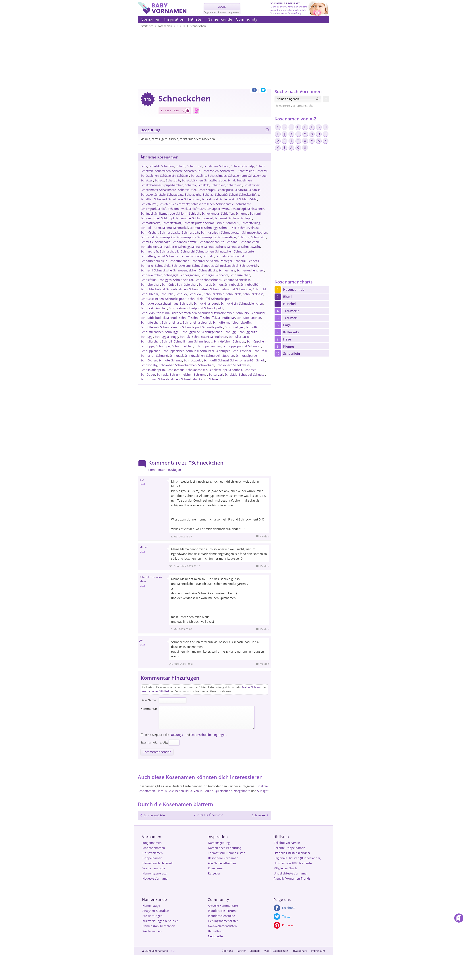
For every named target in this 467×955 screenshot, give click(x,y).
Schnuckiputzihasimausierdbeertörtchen (169, 313)
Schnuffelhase (171, 322)
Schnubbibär (149, 294)
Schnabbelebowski (184, 242)
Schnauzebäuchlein (154, 261)
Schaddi (154, 166)
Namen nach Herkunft (157, 863)
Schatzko (147, 195)
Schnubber (243, 289)
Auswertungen (152, 916)
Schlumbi (242, 214)
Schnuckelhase (253, 294)
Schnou (218, 285)
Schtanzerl (216, 375)
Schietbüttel (149, 204)
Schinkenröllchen (203, 204)
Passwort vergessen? (229, 12)
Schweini (215, 379)
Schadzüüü (194, 166)
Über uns (227, 950)
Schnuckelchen (214, 294)
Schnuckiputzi (213, 308)
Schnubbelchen (177, 289)
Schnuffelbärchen (249, 318)
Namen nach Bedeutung (224, 848)
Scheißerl (160, 199)
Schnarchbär (149, 251)
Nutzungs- (177, 735)
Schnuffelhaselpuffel (197, 322)
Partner (241, 950)
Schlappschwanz (218, 209)
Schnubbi (259, 289)
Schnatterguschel (153, 256)
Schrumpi (200, 375)
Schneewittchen (152, 275)
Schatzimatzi (149, 190)
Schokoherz (224, 365)
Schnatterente (244, 251)
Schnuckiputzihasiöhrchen (216, 313)
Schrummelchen (181, 375)
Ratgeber (214, 873)
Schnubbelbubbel (153, 289)
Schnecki (147, 270)
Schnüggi (230, 332)
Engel (287, 325)
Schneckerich (249, 266)
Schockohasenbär (242, 360)
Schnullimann (183, 341)
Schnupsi (192, 351)
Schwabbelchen (169, 379)
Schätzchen (163, 171)
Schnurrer (148, 356)
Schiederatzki (228, 199)
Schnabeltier (149, 247)
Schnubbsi (167, 294)
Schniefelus (148, 280)
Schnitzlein (242, 280)
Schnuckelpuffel (199, 299)
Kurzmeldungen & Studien (160, 921)
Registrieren (210, 12)
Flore (160, 791)
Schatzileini (234, 185)
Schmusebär (190, 232)
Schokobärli (206, 365)
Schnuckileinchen (251, 304)
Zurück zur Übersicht (208, 815)
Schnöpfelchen (187, 285)
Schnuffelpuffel (212, 327)
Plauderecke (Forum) (222, 911)
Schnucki (186, 304)
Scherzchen (192, 199)
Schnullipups (203, 341)
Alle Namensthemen (222, 863)
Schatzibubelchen (239, 180)
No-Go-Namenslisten (222, 926)
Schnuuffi (210, 360)
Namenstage (151, 906)
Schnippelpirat (183, 280)
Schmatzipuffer (193, 223)
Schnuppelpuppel (235, 346)
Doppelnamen (152, 858)
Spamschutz (149, 742)
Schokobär (166, 365)
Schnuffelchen (150, 322)
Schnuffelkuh (150, 327)
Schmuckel (180, 228)
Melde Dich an (251, 687)
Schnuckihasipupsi (206, 304)
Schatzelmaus (217, 176)
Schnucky (242, 313)
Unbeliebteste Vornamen (291, 873)
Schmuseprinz (165, 237)
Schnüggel (172, 332)
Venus (198, 791)
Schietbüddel (248, 199)
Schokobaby (149, 365)
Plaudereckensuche (221, 916)
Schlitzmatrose (164, 214)
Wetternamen (152, 931)
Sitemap (255, 950)
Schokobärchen (186, 365)
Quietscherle (223, 791)
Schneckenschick (226, 266)
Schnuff (184, 318)
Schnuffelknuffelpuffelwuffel (232, 322)
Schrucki (162, 375)
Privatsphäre (299, 950)
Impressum (318, 950)
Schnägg (184, 247)
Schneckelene (181, 266)
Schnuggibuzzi (247, 332)
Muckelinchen (174, 791)
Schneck (253, 261)
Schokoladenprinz (153, 370)
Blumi (287, 296)
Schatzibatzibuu (215, 180)
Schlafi (161, 209)
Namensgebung (219, 843)
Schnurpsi (260, 351)
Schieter (164, 204)
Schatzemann (237, 176)
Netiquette (215, 936)
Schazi (233, 195)
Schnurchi (207, 351)
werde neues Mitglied (155, 691)
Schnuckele (234, 294)
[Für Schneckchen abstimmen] (187, 110)
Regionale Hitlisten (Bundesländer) (297, 858)
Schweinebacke (191, 379)
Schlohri (182, 214)
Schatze (177, 171)
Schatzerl (147, 180)
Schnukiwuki (200, 337)
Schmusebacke (170, 232)
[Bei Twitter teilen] (263, 91)
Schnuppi (254, 346)
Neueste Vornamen (155, 878)
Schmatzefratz (171, 223)
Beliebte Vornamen (287, 843)
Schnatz (195, 256)
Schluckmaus (211, 214)
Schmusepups (186, 237)
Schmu (167, 228)
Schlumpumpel (202, 218)
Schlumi (255, 214)
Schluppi (246, 218)
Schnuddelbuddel (153, 318)
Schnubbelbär (250, 285)
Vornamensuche (153, 868)
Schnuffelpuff (191, 327)
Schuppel (245, 375)
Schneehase (227, 270)
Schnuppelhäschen (208, 346)
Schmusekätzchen (254, 232)
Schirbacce (243, 204)
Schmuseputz (206, 237)
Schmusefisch (210, 232)
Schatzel (261, 171)
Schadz (181, 166)
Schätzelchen (150, 176)
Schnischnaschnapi (208, 280)
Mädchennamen (153, 848)
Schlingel (147, 214)
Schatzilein (218, 185)
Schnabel (232, 242)
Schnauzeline (200, 261)
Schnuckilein (229, 304)
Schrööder (148, 375)
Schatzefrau (228, 171)
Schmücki (196, 228)
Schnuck (181, 294)
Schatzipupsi (206, 190)
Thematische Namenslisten (226, 853)
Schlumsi (221, 218)
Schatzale (147, 171)
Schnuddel (257, 313)
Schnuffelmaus (170, 327)
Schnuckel (195, 294)
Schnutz (176, 360)
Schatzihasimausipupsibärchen (162, 185)
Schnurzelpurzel (247, 356)
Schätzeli (183, 176)
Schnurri (162, 356)
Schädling (167, 166)
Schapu (224, 166)
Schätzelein (168, 176)
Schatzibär (173, 180)
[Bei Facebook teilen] (254, 91)
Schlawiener (255, 209)
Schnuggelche (190, 332)
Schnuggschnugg (166, 337)
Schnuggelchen (211, 332)
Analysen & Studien (155, 911)
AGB (266, 950)
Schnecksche (163, 270)
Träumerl (290, 318)
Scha (144, 166)
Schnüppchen (256, 341)
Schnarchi (188, 251)
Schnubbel (231, 285)
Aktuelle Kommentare (223, 906)
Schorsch (250, 370)
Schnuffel (209, 318)
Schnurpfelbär (241, 351)
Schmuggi (211, 228)
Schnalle (197, 247)
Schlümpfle (183, 218)
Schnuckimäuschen (154, 308)
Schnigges (165, 280)
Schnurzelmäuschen (220, 356)
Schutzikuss (149, 379)
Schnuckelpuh (221, 299)
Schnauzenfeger (221, 261)
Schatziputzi (225, 190)
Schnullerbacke (239, 337)
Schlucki (194, 214)
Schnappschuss (215, 247)
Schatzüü (221, 195)
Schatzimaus (168, 190)
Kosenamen (216, 868)
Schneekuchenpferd (250, 270)
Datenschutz (280, 950)
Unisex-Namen (152, 853)
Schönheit (235, 370)
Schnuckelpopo (175, 299)
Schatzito (240, 190)
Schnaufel (237, 256)
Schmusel (147, 237)
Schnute (164, 360)
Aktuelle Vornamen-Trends (292, 878)
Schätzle (160, 195)
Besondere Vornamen (223, 858)
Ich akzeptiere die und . (185, 735)
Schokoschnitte (196, 370)
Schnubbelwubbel (222, 289)
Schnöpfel (168, 285)
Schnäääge (162, 242)
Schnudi (171, 318)
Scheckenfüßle (249, 195)
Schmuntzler (227, 228)
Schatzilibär (252, 185)
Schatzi (159, 180)
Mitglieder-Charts (286, 868)
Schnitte (228, 280)
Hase (287, 339)
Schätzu (208, 195)
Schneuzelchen (240, 275)
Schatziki (203, 185)
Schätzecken (210, 171)
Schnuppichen (150, 351)
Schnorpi (205, 285)
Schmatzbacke (150, 223)
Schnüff (196, 318)
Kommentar (149, 709)
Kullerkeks (291, 332)
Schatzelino (198, 176)
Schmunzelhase (248, 228)
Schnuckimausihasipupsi (186, 308)
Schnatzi (208, 256)
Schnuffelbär (226, 318)
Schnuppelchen (182, 346)
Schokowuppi (218, 370)
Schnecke (147, 266)
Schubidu (231, 375)
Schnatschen (205, 251)
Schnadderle (168, 247)
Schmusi (244, 237)
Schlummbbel (150, 218)
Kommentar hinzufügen (164, 470)
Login (222, 6)
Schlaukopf (238, 209)
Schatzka (254, 190)
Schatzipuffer (187, 190)
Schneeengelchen (185, 270)
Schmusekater (231, 232)
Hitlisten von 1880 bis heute (293, 863)
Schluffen (227, 214)
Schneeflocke (208, 270)
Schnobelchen (150, 285)
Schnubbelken (199, 289)
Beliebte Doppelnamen (289, 848)
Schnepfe (221, 275)
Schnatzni (222, 256)
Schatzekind (246, 171)
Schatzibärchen (192, 180)
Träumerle (291, 311)
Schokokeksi (241, 365)
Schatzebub (192, 171)
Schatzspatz (175, 195)
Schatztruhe (193, 195)
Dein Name (148, 700)
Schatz (260, 166)
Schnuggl (147, 337)
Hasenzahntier (294, 289)
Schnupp (239, 341)
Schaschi (237, 166)
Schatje (249, 166)
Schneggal (171, 275)
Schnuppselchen (173, 351)
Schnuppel (163, 346)
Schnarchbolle (170, 251)
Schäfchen (211, 166)
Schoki (260, 360)
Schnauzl (240, 261)
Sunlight (263, 791)
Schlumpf (167, 218)
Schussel (259, 375)
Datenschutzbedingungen (208, 735)
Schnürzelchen (194, 356)
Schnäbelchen (249, 242)
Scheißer (147, 199)
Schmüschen (149, 232)
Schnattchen (224, 251)
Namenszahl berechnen (158, 926)
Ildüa (188, 791)
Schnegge (207, 275)
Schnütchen (149, 360)
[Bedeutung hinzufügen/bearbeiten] (267, 130)
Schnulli (167, 341)
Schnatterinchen (177, 256)
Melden (264, 536)
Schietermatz (180, 204)
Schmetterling (250, 223)
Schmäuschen (215, 223)
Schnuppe (148, 346)
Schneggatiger (189, 275)
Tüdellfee (261, 786)
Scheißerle (175, 199)
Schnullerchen (150, 341)
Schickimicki (210, 199)
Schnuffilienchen (152, 332)
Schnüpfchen (222, 341)
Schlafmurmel (177, 209)
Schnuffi (251, 327)
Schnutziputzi (193, 360)
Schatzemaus (257, 176)
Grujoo (208, 791)
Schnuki (185, 337)
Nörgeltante (242, 791)
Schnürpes (222, 351)
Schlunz (233, 218)
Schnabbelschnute (211, 242)
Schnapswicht (250, 247)
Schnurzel (176, 356)
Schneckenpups (203, 266)
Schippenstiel (225, 204)
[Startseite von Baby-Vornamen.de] (162, 13)
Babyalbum (215, 931)
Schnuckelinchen (152, 299)
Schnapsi (233, 247)
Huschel (289, 304)
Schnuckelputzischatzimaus (159, 304)
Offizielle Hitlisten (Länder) (292, 853)
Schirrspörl (148, 209)
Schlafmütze (196, 209)
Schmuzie (147, 242)
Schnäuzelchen (179, 261)
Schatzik (190, 185)
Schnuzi (223, 360)
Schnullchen (218, 337)
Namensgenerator (155, 873)
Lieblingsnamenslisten (223, 921)
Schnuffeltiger (234, 327)
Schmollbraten (151, 228)
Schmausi (232, 223)
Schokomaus (175, 370)
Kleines (288, 346)
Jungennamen (152, 843)
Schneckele (162, 266)
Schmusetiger (226, 237)
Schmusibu (258, 237)
